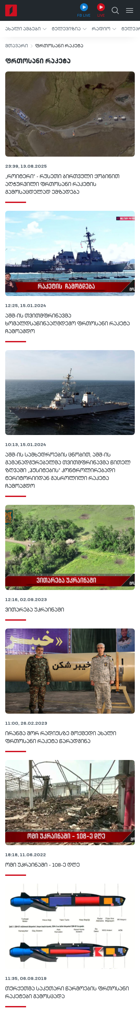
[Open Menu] (129, 10)
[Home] (11, 10)
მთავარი (16, 46)
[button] (26, 29)
